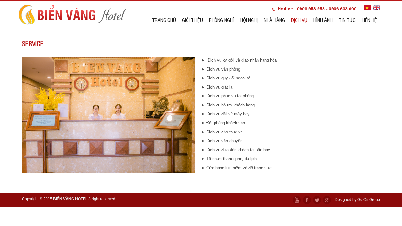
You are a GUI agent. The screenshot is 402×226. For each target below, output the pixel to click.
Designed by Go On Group (357, 199)
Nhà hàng (274, 19)
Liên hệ (369, 19)
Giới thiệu (192, 19)
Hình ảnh (323, 19)
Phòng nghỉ (221, 19)
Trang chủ (164, 19)
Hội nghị (249, 19)
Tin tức (347, 19)
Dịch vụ (299, 19)
